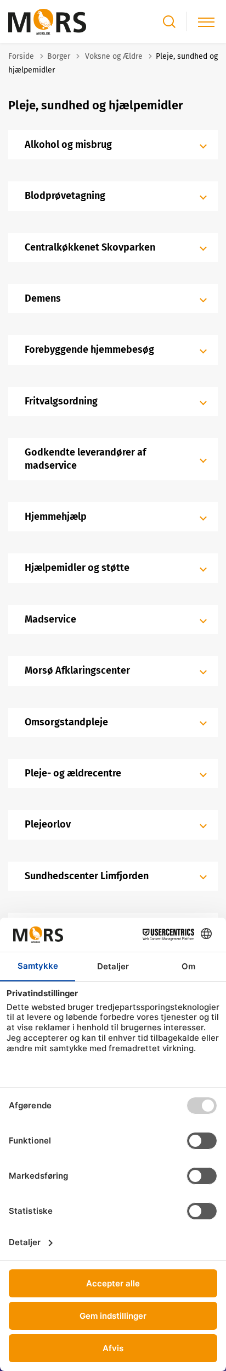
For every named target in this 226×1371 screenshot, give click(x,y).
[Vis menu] (206, 22)
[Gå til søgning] (169, 22)
